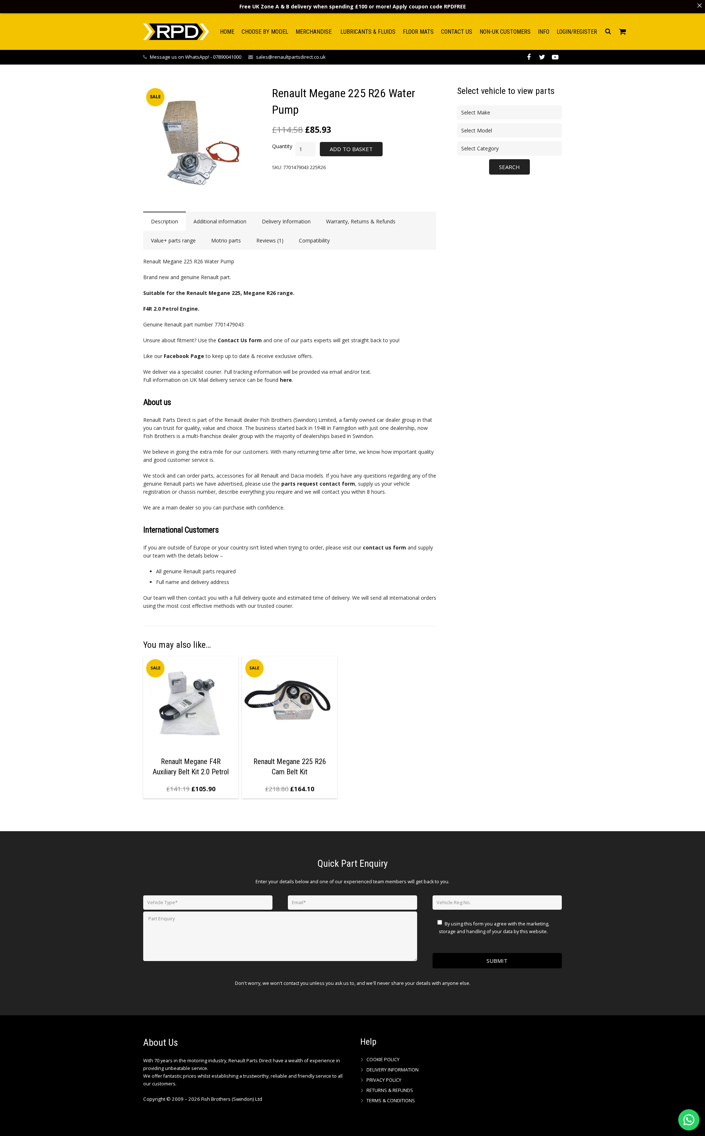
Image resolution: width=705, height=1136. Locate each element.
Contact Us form (240, 340)
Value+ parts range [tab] (173, 240)
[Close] (699, 5)
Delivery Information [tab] (286, 221)
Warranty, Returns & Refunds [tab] (360, 221)
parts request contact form (318, 483)
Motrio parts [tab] (226, 240)
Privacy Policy (383, 1080)
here (286, 379)
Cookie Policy (383, 1059)
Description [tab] (164, 221)
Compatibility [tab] (314, 240)
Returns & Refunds (389, 1090)
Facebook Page (184, 356)
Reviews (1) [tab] (269, 240)
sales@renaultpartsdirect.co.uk (291, 57)
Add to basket (351, 149)
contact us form (384, 547)
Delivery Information (392, 1070)
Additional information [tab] (220, 221)
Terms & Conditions (390, 1100)
